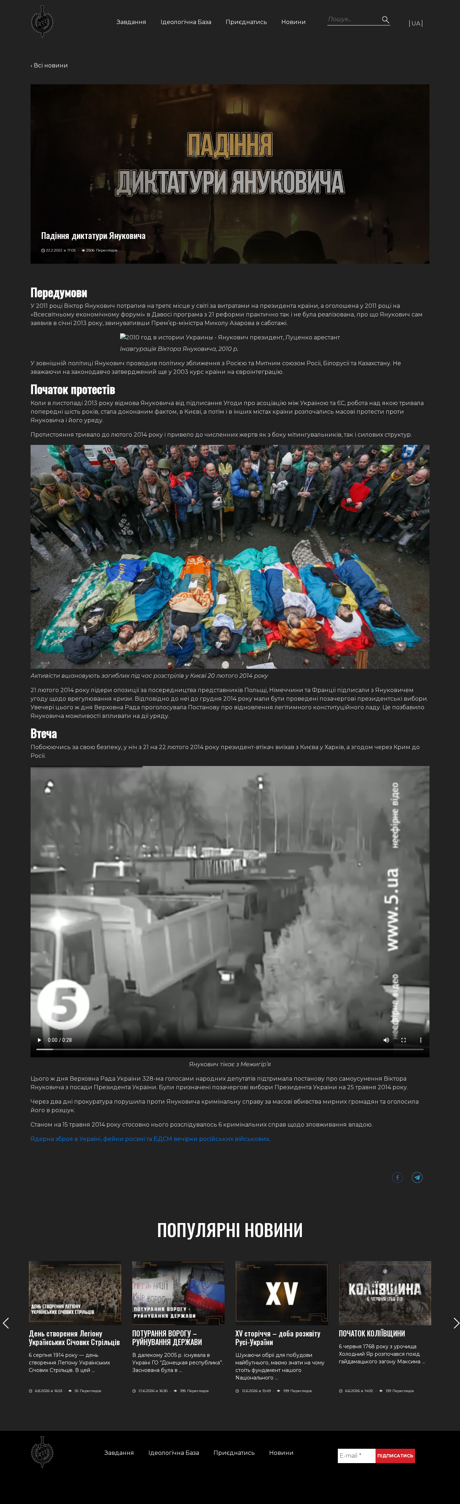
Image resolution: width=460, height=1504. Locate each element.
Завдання (131, 22)
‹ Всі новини (49, 65)
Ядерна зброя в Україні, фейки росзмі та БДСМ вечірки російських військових (150, 1139)
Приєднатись (246, 22)
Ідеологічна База (186, 22)
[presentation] (5, 1323)
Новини (293, 22)
